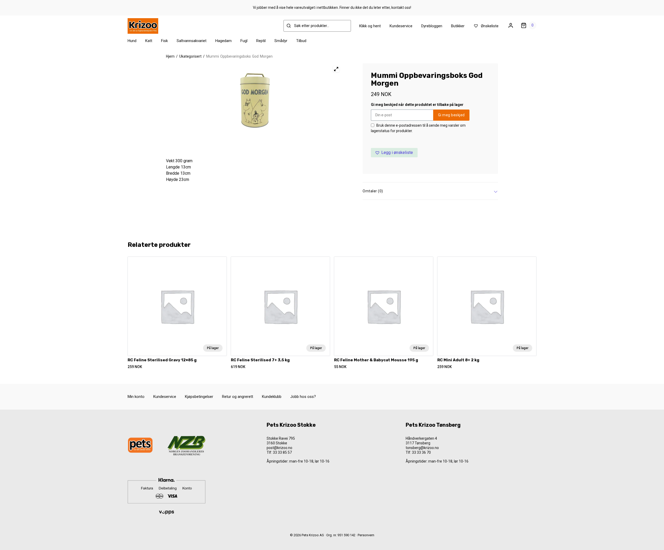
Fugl (243, 40)
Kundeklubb (271, 396)
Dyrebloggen (431, 26)
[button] (394, 152)
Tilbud (301, 40)
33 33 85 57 (282, 452)
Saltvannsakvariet (191, 40)
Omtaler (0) (373, 191)
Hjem (170, 56)
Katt (148, 40)
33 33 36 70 (421, 452)
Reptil (261, 40)
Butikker (458, 26)
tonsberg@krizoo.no (422, 448)
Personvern (366, 535)
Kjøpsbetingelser (199, 396)
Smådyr (280, 40)
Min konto (136, 396)
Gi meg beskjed (451, 115)
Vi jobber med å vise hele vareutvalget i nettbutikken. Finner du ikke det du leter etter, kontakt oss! (332, 7)
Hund (132, 40)
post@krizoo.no (279, 448)
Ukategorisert (190, 56)
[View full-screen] (336, 69)
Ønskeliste (489, 26)
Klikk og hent (370, 26)
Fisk (164, 40)
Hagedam (223, 40)
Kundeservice (401, 26)
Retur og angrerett (237, 396)
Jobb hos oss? (303, 396)
